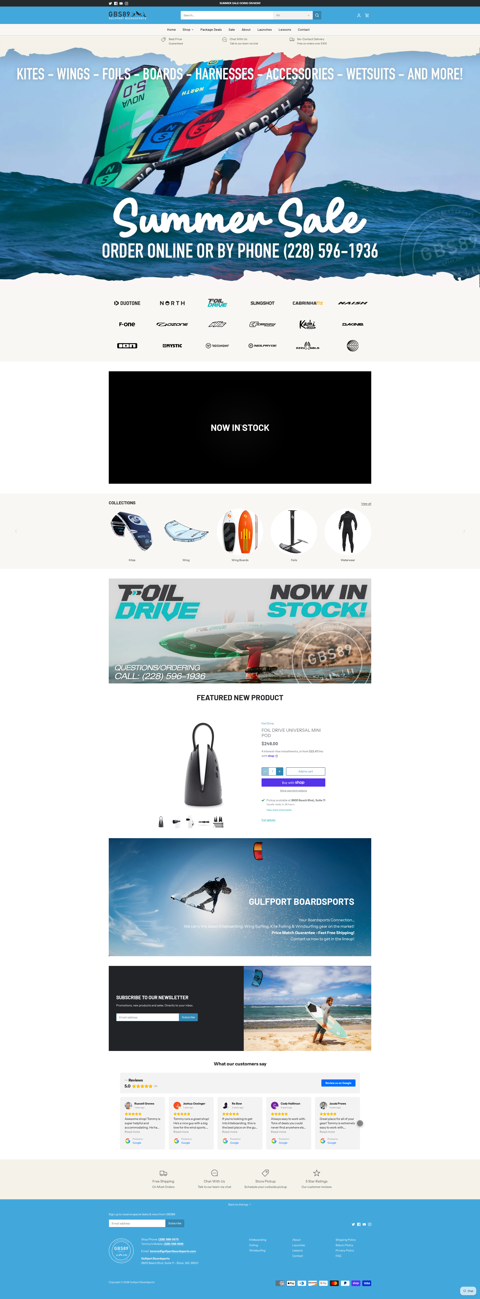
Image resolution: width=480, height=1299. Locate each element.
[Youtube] (121, 3)
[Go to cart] (367, 15)
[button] (120, 1123)
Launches (298, 1245)
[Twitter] (110, 3)
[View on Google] (128, 1105)
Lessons (297, 1250)
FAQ (338, 1256)
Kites (132, 560)
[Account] (359, 15)
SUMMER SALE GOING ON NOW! (240, 3)
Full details (268, 820)
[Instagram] (126, 3)
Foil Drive (268, 723)
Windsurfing (257, 1250)
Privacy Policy (345, 1250)
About (296, 1239)
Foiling (253, 1245)
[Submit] (317, 15)
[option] (240, 167)
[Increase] (279, 771)
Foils (294, 560)
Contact (297, 1256)
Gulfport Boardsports (142, 1282)
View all (366, 503)
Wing (186, 560)
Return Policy (344, 1245)
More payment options (293, 790)
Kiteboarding (257, 1239)
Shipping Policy (346, 1239)
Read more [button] (132, 1132)
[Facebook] (115, 3)
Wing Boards (240, 560)
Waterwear (348, 560)
